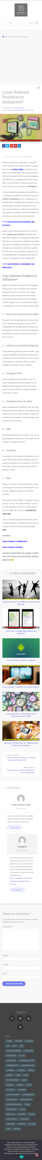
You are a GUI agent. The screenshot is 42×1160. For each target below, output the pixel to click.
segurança (22, 1114)
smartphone (10, 1124)
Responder (15, 827)
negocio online (11, 1109)
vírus (8, 1128)
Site (5, 974)
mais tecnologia (12, 1099)
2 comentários (20, 108)
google (25, 1080)
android (9, 1041)
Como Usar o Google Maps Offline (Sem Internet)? (21, 632)
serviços (32, 1114)
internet (20, 1085)
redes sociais (11, 1114)
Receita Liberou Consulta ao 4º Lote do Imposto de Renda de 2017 (21, 757)
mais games (22, 1089)
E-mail (6, 964)
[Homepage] (21, 9)
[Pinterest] (20, 1027)
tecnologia (22, 1124)
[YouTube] (28, 1018)
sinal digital (25, 1119)
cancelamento (11, 1055)
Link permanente (22, 808)
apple (14, 1046)
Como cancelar (11, 1060)
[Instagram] (20, 1018)
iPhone (29, 1085)
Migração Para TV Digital (14, 1104)
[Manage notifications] (37, 1155)
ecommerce (21, 1070)
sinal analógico (12, 1119)
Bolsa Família (29, 1050)
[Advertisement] (21, 60)
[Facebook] (12, 1018)
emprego (31, 1070)
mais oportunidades (13, 1094)
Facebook (10, 1075)
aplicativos (29, 1041)
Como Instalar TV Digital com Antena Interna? (21, 687)
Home (6, 36)
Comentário (8, 927)
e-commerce (10, 1070)
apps (21, 1046)
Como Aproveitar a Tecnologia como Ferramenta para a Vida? (21, 715)
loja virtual (11, 1089)
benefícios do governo (14, 1050)
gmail (26, 1075)
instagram (10, 1085)
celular (22, 1055)
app (8, 1046)
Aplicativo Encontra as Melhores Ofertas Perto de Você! (21, 603)
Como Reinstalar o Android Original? (21, 660)
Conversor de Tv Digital (27, 1060)
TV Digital (32, 1124)
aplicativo (19, 1041)
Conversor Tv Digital (28, 1065)
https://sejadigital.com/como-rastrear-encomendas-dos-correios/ (21, 881)
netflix (23, 1109)
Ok (22, 1157)
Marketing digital (26, 1099)
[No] (39, 1150)
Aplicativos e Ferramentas (13, 110)
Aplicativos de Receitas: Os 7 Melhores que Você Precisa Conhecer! (21, 744)
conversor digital (12, 1065)
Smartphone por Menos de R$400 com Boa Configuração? (21, 770)
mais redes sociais (28, 1094)
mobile (28, 1104)
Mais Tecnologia (28, 110)
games (18, 1075)
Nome (6, 955)
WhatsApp (17, 1128)
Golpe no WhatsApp (12, 1080)
